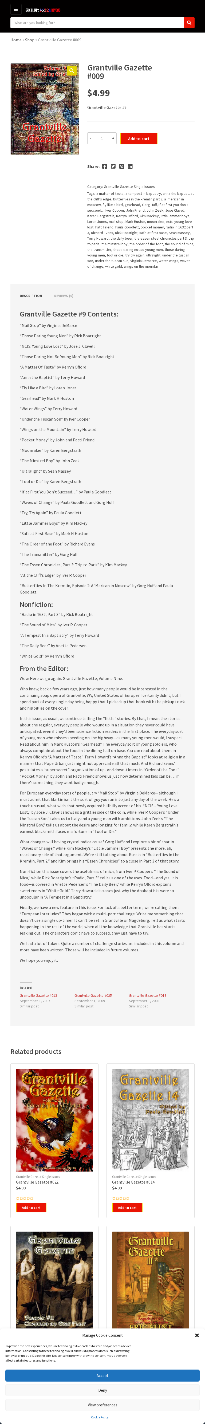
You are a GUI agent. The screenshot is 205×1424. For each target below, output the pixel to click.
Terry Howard (98, 238)
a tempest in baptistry (143, 193)
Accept (102, 1375)
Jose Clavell (174, 210)
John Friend (135, 210)
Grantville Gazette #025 (93, 995)
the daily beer (121, 238)
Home (16, 39)
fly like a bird (112, 204)
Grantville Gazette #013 (38, 995)
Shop (29, 39)
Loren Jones (97, 221)
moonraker (155, 221)
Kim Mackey (149, 215)
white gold (113, 266)
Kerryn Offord (127, 215)
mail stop (116, 221)
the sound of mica (179, 244)
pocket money (152, 227)
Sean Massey (179, 232)
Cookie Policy (100, 1417)
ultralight (153, 255)
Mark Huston (135, 221)
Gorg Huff (149, 204)
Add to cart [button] (31, 1207)
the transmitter (99, 249)
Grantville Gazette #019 (147, 995)
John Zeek (155, 210)
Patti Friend (104, 227)
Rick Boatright (126, 232)
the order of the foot (146, 244)
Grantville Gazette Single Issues (129, 186)
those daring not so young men (138, 249)
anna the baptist (176, 193)
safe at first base (153, 232)
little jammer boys (175, 215)
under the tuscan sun (111, 260)
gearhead (132, 204)
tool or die (115, 255)
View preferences (102, 1404)
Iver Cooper (114, 210)
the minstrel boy (114, 244)
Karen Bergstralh (100, 215)
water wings (168, 260)
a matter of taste (110, 193)
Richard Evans (102, 232)
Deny (102, 1390)
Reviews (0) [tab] (63, 296)
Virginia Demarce (143, 260)
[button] (197, 1335)
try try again (134, 255)
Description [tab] (31, 296)
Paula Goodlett (127, 227)
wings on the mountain (142, 266)
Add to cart (138, 138)
